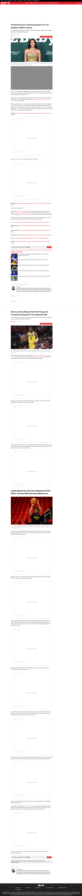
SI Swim (41, 3)
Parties (45, 3)
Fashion (37, 3)
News (27, 3)
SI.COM (2, 0)
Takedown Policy (38, 887)
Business (56, 3)
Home (12, 301)
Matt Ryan (12, 34)
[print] (17, 296)
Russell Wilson (14, 105)
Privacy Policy (17, 887)
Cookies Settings (18, 889)
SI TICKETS (15, 0)
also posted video (18, 159)
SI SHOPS (24, 0)
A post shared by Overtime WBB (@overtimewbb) (31, 154)
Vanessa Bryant (14, 91)
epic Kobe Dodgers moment (27, 214)
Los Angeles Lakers (21, 211)
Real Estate (50, 3)
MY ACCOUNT (29, 0)
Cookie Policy (28, 887)
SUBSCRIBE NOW (36, 0)
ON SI (5, 0)
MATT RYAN (18, 286)
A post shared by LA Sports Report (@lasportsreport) (31, 199)
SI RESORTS (20, 0)
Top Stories (31, 3)
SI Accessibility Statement (62, 887)
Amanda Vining (13, 321)
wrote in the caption (30, 806)
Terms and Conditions (49, 887)
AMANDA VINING (19, 869)
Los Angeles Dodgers (18, 212)
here (20, 853)
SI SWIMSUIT (9, 0)
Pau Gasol (21, 105)
